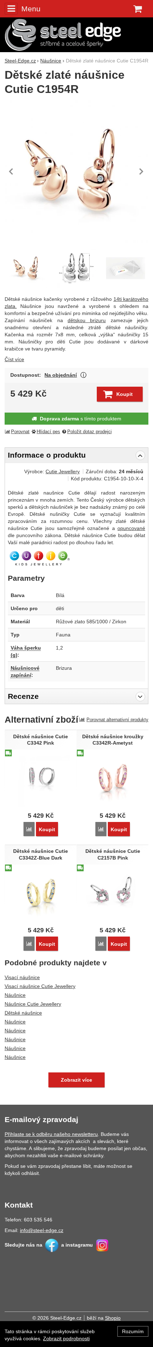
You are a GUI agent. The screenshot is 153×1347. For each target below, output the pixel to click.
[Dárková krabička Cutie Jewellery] (125, 268)
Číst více (14, 359)
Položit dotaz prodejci (89, 431)
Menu (31, 9)
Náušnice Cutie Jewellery (33, 1004)
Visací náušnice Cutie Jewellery (40, 986)
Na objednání (60, 375)
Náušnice (15, 995)
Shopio (113, 1318)
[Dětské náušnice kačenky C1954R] (76, 268)
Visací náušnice (22, 977)
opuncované (131, 528)
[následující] (141, 171)
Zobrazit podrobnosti (66, 1338)
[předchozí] (12, 171)
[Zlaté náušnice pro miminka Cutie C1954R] (76, 171)
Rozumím (133, 1331)
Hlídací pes (48, 431)
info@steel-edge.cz (41, 1230)
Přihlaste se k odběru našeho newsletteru (51, 1134)
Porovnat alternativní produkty (117, 719)
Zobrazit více (83, 375)
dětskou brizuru (87, 320)
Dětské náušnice (23, 1013)
